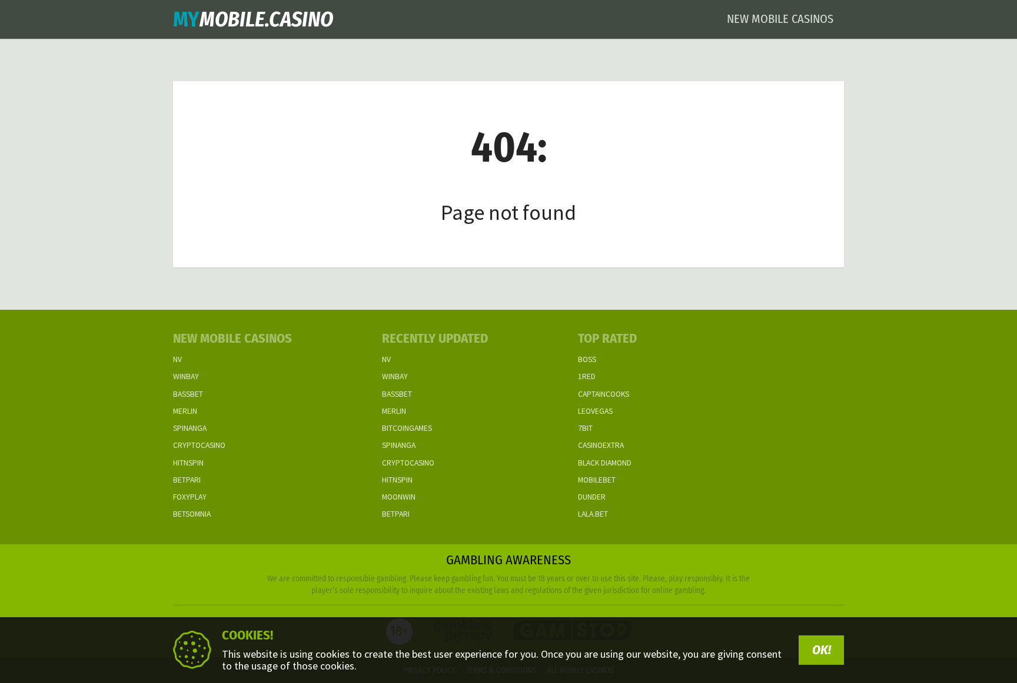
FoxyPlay (190, 497)
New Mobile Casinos (780, 19)
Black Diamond (605, 463)
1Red (587, 376)
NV (177, 359)
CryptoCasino (199, 445)
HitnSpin (188, 463)
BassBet (188, 394)
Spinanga (190, 428)
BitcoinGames (407, 428)
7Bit (585, 428)
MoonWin (399, 497)
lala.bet (593, 514)
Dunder (592, 497)
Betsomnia (192, 514)
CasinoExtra (601, 445)
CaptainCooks (603, 394)
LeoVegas (595, 411)
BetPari (187, 480)
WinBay (186, 376)
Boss (587, 359)
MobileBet (597, 480)
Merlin (185, 411)
